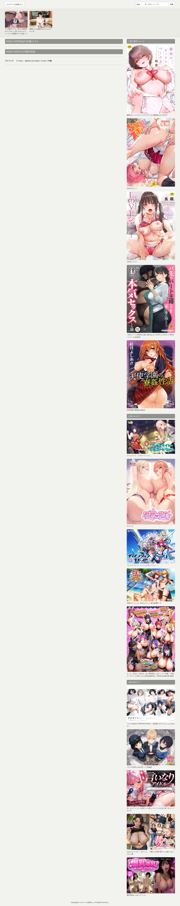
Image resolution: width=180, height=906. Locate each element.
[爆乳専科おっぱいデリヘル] (151, 875)
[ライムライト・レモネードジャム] (151, 437)
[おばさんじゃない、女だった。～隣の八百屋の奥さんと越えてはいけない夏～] (151, 832)
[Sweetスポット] (151, 152)
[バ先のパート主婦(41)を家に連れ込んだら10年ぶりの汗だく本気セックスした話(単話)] (151, 299)
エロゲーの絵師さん (14, 4)
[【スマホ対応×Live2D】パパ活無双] (151, 747)
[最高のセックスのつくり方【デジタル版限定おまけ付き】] (151, 79)
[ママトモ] (151, 491)
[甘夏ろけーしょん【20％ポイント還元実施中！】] (151, 584)
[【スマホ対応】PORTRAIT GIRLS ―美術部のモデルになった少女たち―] (151, 704)
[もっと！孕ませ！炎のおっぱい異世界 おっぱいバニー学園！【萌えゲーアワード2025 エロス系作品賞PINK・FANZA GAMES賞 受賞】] (151, 639)
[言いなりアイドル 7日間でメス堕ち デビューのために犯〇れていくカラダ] (151, 788)
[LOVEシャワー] (151, 226)
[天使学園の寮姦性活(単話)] (151, 374)
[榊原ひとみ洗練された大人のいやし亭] (41, 19)
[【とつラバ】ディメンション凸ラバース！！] (151, 546)
